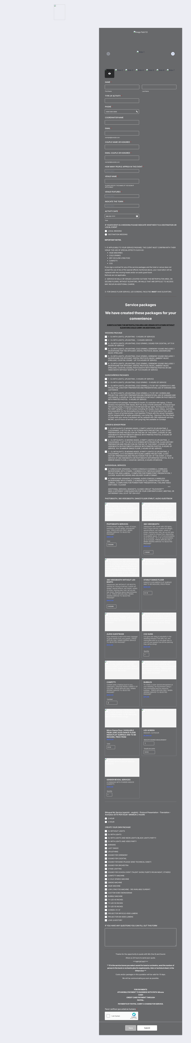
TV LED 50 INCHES (115, 903)
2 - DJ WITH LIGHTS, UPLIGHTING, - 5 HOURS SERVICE (130, 340)
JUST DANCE (113, 848)
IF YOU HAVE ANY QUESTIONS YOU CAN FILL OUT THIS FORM (131, 925)
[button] (137, 216)
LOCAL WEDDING (115, 231)
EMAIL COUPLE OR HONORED (118, 153)
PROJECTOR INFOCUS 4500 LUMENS (123, 913)
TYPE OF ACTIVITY (113, 96)
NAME (108, 82)
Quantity (146, 651)
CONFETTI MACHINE (116, 876)
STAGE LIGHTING (115, 869)
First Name (108, 91)
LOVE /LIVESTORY (115, 920)
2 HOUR (111, 818)
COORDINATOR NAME (114, 117)
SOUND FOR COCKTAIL (117, 858)
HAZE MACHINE (114, 886)
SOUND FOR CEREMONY (118, 855)
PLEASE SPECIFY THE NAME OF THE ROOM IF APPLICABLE (119, 186)
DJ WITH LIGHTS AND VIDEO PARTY (122, 841)
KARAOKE (112, 845)
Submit (147, 1028)
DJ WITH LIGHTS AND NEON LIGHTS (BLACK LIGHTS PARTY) (132, 838)
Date (106, 220)
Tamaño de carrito (149, 748)
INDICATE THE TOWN (114, 201)
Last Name (145, 91)
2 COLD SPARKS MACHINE (118, 879)
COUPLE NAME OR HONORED (118, 142)
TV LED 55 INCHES (115, 906)
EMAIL (108, 128)
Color (108, 541)
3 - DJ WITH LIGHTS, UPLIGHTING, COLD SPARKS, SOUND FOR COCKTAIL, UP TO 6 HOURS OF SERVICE (141, 344)
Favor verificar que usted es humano (121, 1009)
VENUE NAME (111, 176)
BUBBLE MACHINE (115, 896)
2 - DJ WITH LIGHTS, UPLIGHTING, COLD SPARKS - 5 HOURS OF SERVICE (137, 382)
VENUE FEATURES (113, 192)
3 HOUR (111, 822)
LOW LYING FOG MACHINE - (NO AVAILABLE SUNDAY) (129, 889)
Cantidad (110, 699)
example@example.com (112, 137)
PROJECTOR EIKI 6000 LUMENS (120, 917)
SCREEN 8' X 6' (114, 910)
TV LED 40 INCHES (115, 900)
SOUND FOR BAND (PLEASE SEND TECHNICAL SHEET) (129, 862)
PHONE (109, 107)
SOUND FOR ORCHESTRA (118, 865)
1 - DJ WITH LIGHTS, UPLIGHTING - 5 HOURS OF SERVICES (131, 337)
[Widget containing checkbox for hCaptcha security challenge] (121, 1016)
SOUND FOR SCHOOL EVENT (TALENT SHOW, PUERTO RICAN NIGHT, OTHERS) (139, 872)
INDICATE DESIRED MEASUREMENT (155, 740)
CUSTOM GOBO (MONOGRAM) (120, 893)
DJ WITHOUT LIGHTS (116, 831)
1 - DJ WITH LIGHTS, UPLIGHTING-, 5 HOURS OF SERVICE (131, 379)
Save (131, 1028)
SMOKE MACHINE (115, 882)
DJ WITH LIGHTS (114, 834)
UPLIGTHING (113, 852)
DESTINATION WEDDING (117, 234)
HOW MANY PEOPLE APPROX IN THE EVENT (124, 167)
